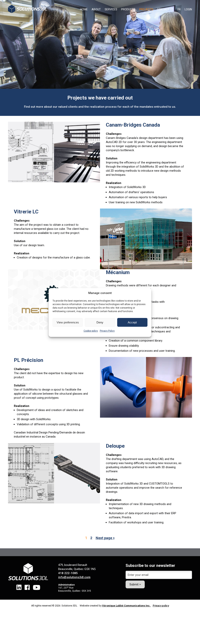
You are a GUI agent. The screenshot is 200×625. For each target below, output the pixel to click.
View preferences (68, 322)
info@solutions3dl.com (74, 577)
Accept (132, 322)
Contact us (165, 9)
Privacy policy (161, 605)
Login (188, 9)
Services (111, 9)
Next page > (105, 538)
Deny (99, 322)
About (96, 9)
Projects (146, 9)
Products (128, 9)
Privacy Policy (107, 330)
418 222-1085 (68, 573)
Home (84, 9)
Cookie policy (91, 330)
